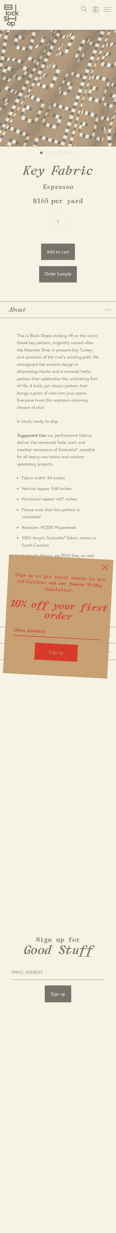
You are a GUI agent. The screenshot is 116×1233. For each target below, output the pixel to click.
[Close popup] (105, 567)
